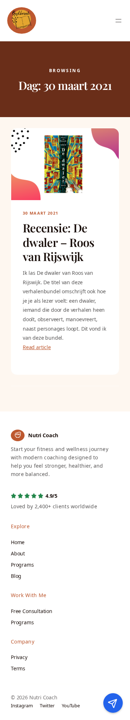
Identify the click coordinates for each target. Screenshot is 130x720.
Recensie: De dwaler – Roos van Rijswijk (59, 242)
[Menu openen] (118, 20)
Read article (37, 347)
